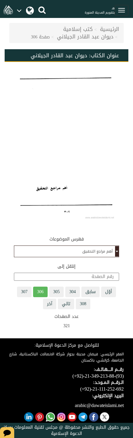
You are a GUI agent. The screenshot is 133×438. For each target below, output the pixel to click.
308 (83, 304)
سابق (90, 292)
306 (40, 292)
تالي (66, 304)
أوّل (108, 292)
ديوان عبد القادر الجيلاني (85, 36)
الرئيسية (109, 29)
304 (72, 292)
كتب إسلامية (78, 29)
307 (24, 292)
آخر (49, 304)
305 (56, 292)
